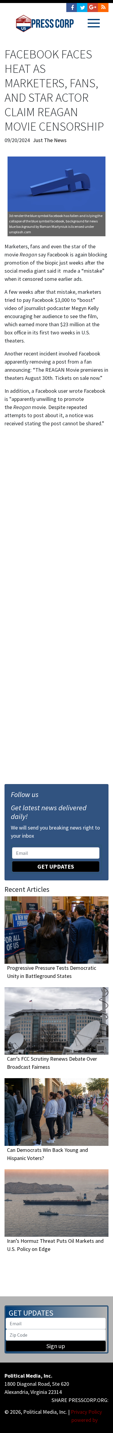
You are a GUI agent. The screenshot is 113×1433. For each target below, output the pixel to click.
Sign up (55, 1346)
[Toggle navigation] (94, 23)
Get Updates (55, 866)
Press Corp (44, 23)
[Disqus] (56, 515)
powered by (85, 1419)
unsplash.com (20, 232)
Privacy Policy (86, 1411)
